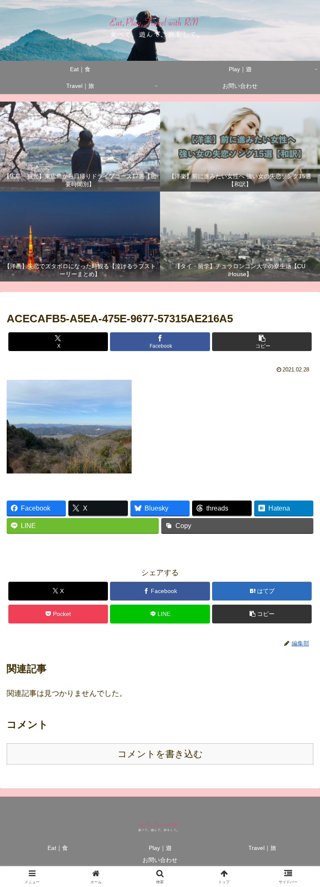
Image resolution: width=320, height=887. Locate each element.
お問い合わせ (160, 860)
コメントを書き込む (160, 754)
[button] (262, 341)
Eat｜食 (58, 848)
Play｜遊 (160, 848)
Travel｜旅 (262, 848)
